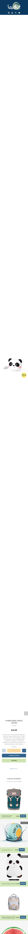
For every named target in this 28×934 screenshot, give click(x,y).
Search (16, 12)
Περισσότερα (14, 746)
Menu (9, 12)
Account (12, 12)
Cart (19, 12)
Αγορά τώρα (14, 760)
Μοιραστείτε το (15, 768)
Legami (14, 725)
